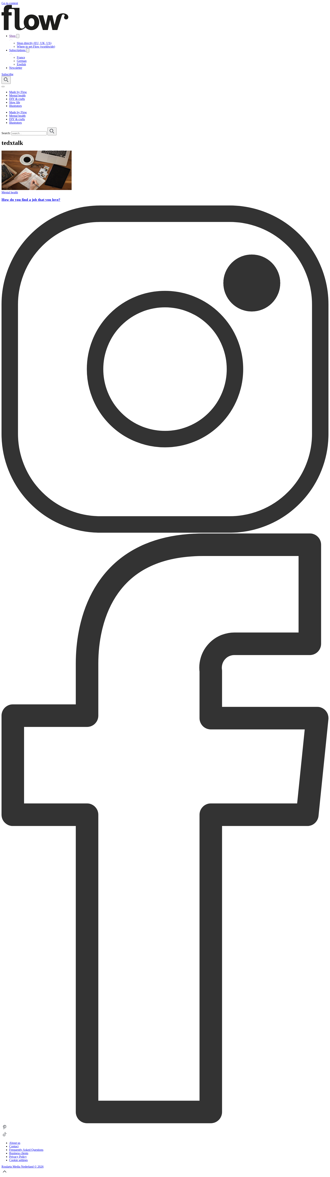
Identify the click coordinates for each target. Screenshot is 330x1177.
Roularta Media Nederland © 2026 (23, 1166)
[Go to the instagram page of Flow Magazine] (165, 531)
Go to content (10, 3)
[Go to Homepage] (35, 29)
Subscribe (7, 74)
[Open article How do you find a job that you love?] (37, 189)
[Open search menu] (6, 80)
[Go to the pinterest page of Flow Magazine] (5, 1129)
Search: (6, 133)
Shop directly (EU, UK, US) (34, 43)
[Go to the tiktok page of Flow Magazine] (5, 1136)
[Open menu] (3, 86)
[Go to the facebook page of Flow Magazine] (165, 1122)
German (22, 61)
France (21, 57)
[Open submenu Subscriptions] (27, 50)
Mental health (10, 192)
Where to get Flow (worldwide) (36, 46)
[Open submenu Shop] (17, 36)
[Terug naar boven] (5, 1173)
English (21, 64)
